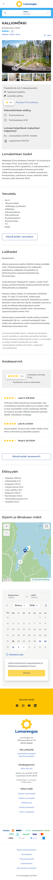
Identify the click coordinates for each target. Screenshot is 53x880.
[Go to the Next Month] (46, 605)
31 (13, 647)
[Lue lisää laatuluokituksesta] (12, 31)
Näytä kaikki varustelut (19, 237)
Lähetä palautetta (26, 807)
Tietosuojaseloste (26, 859)
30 (45, 641)
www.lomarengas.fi (26, 756)
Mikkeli (5, 35)
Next (47, 57)
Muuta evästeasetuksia (26, 850)
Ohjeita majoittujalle (26, 794)
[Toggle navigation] (4, 4)
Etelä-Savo (15, 35)
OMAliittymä (26, 803)
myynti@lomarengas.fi (26, 754)
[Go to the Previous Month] (7, 605)
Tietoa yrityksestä (26, 812)
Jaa (49, 36)
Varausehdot (26, 854)
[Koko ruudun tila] (46, 526)
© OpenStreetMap (40, 580)
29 (40, 641)
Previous (6, 57)
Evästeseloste (26, 864)
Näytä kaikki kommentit (26, 456)
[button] (24, 551)
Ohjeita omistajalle (26, 798)
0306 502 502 (27, 769)
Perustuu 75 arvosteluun (27, 103)
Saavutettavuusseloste (26, 868)
